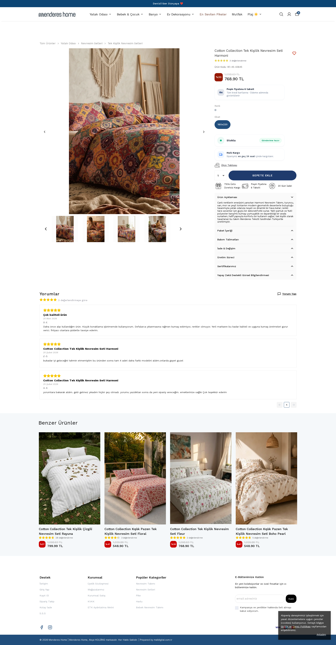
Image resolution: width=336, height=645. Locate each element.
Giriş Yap (44, 589)
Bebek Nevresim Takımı (149, 607)
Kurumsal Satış (96, 595)
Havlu (139, 601)
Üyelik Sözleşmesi (98, 583)
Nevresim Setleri (92, 43)
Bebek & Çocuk (128, 14)
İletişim (44, 583)
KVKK (91, 601)
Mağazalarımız (96, 589)
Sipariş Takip (47, 601)
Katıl (291, 598)
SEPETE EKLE (262, 175)
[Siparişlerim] (289, 14)
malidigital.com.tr (163, 639)
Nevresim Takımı (145, 583)
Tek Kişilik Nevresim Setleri (125, 43)
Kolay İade (46, 607)
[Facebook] (42, 627)
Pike (138, 595)
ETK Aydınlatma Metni (101, 607)
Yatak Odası (99, 14)
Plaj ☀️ (253, 14)
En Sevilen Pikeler (213, 14)
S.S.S (43, 613)
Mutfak (237, 14)
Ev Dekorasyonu (178, 14)
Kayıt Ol (44, 595)
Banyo (153, 14)
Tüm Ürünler (48, 43)
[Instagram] (50, 627)
